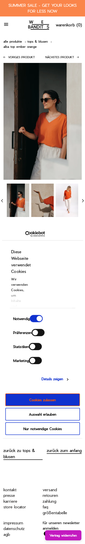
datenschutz (13, 528)
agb (6, 534)
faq (45, 506)
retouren (50, 495)
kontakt (9, 489)
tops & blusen (37, 41)
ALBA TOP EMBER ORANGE (20, 46)
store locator (14, 506)
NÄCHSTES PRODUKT (59, 57)
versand (50, 489)
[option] (18, 200)
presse (9, 495)
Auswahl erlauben (42, 414)
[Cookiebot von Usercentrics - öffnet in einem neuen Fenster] (25, 234)
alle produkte (12, 41)
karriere (10, 501)
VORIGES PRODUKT (21, 57)
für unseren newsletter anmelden (61, 525)
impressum (13, 522)
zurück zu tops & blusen (19, 453)
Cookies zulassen (42, 400)
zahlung (49, 501)
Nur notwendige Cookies (42, 428)
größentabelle (55, 512)
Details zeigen (52, 379)
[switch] (38, 332)
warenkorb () (69, 24)
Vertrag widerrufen (63, 535)
